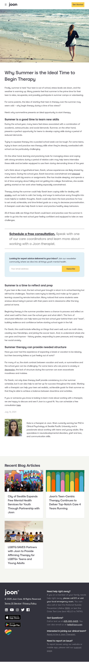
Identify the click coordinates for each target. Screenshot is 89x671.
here (19, 405)
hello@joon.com (74, 624)
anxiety (8, 195)
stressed (76, 174)
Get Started (78, 4)
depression (10, 369)
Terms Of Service (13, 603)
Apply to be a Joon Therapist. (61, 634)
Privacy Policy (29, 603)
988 (67, 608)
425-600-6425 (71, 621)
